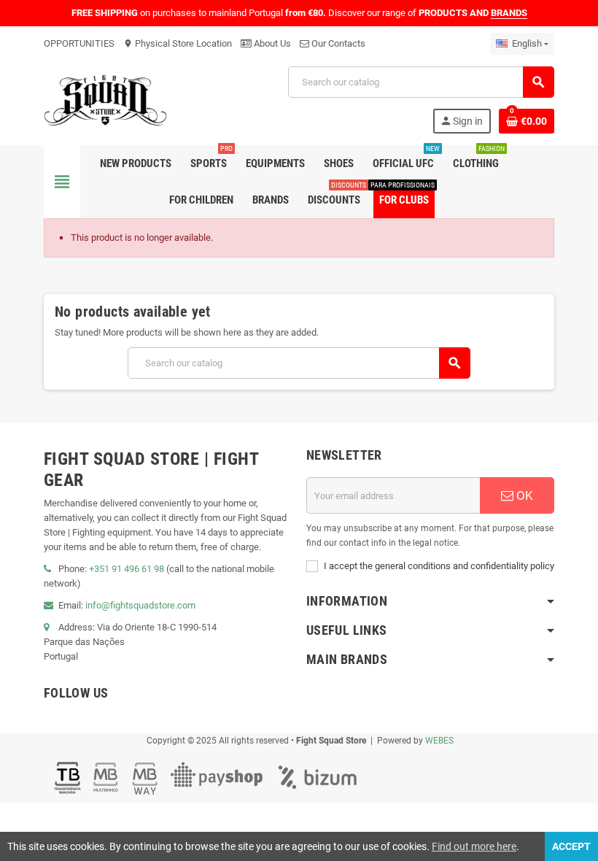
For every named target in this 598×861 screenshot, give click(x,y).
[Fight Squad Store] (105, 98)
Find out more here (474, 846)
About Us (271, 43)
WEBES (439, 740)
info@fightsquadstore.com (140, 605)
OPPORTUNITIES (79, 43)
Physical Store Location (177, 43)
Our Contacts (337, 43)
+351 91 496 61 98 (126, 568)
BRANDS (509, 12)
